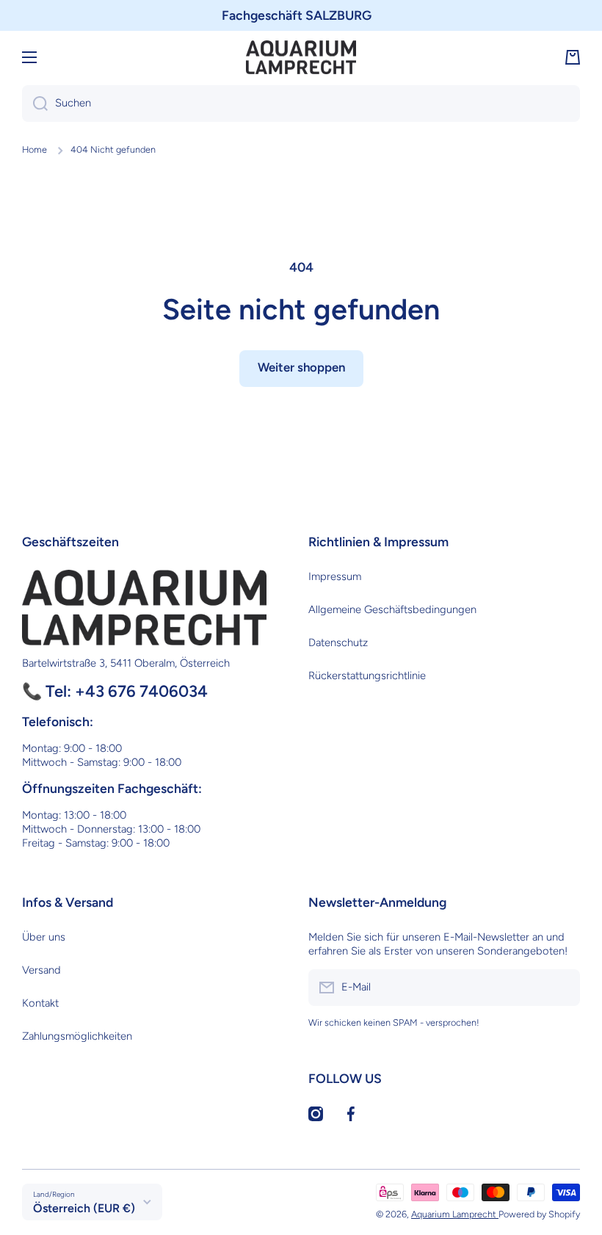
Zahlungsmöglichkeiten (77, 1036)
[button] (572, 57)
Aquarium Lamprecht (454, 1214)
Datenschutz (338, 642)
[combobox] (301, 103)
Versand (41, 970)
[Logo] (301, 57)
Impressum (334, 576)
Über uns (43, 937)
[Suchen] (35, 103)
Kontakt (40, 1003)
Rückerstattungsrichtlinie (367, 675)
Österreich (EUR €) (84, 1208)
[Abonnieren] (561, 987)
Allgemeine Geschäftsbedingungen (392, 609)
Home (34, 149)
